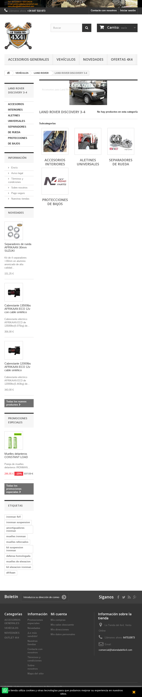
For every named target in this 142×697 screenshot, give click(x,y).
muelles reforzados (17, 542)
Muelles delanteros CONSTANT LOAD (16, 455)
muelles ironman (16, 536)
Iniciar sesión (128, 10)
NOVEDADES (12, 633)
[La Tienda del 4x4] (24, 36)
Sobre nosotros (19, 187)
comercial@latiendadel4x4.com (115, 650)
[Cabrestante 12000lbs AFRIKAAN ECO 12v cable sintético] (13, 350)
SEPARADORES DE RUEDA (17, 129)
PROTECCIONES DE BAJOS (17, 141)
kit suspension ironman (14, 549)
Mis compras (58, 620)
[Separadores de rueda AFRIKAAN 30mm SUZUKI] (13, 231)
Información (17, 157)
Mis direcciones (60, 629)
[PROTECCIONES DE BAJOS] (55, 181)
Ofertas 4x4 (121, 59)
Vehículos (66, 59)
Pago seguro (18, 193)
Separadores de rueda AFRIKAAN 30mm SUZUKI (17, 247)
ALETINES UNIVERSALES (16, 118)
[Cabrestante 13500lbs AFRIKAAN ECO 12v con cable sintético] (13, 292)
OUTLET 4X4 (11, 637)
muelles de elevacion (18, 561)
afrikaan (10, 572)
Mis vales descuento (62, 624)
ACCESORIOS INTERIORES (16, 107)
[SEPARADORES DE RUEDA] (120, 141)
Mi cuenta (59, 614)
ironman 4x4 (13, 516)
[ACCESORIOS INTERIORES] (55, 141)
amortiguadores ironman (15, 529)
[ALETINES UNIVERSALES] (88, 141)
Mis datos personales (63, 634)
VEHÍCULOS (11, 628)
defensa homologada (18, 556)
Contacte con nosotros (104, 10)
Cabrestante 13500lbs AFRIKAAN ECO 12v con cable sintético (17, 309)
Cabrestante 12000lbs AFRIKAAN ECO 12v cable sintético (17, 367)
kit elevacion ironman (18, 567)
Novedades (93, 59)
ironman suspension (18, 522)
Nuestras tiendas (20, 198)
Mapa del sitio (36, 673)
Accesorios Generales (28, 59)
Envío (14, 167)
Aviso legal (17, 173)
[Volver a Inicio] (8, 73)
